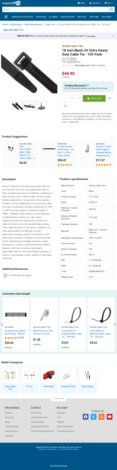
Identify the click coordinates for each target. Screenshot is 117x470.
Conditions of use (39, 417)
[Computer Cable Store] (11, 3)
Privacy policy (37, 422)
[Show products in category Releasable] (49, 375)
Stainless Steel (68, 386)
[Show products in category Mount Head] (87, 375)
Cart (59, 417)
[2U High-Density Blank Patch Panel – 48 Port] (16, 315)
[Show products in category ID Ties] (29, 375)
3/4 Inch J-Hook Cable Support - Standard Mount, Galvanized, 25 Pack (104, 151)
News (7, 422)
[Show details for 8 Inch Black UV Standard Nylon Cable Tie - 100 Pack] (72, 315)
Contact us (36, 413)
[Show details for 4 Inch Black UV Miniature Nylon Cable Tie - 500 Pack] (101, 315)
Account (61, 413)
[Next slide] (115, 324)
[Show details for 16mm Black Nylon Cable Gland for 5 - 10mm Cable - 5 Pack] (11, 149)
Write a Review (98, 65)
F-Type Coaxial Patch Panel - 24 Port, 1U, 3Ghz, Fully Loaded (65, 151)
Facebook (85, 417)
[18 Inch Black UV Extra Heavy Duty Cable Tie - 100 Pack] (29, 72)
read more (73, 122)
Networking (41, 17)
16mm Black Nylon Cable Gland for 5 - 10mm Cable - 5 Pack (26, 154)
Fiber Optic (82, 17)
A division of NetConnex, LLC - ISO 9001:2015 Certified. (58, 449)
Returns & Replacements (42, 431)
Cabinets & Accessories (22, 17)
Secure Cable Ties (72, 46)
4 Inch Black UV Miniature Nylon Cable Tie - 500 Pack (100, 334)
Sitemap (9, 436)
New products (11, 431)
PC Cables (53, 17)
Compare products (65, 431)
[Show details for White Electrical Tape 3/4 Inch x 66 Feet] (44, 315)
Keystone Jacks (68, 17)
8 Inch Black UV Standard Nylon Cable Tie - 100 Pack (71, 334)
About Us (9, 417)
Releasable (49, 386)
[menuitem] (82, 3)
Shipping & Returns (40, 426)
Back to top (59, 398)
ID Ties (29, 386)
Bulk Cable (94, 17)
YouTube (109, 417)
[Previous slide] (2, 324)
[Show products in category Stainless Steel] (68, 375)
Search (8, 413)
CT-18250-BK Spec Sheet (20, 275)
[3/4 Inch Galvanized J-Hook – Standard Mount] (87, 149)
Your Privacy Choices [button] (58, 466)
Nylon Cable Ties (10, 387)
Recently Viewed (64, 426)
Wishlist (60, 422)
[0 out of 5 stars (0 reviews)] (68, 65)
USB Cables (107, 17)
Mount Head (87, 386)
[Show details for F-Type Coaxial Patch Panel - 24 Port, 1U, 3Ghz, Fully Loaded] (49, 149)
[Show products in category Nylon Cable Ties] (10, 375)
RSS (101, 417)
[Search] (111, 9)
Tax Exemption (12, 426)
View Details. (91, 36)
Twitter (93, 417)
